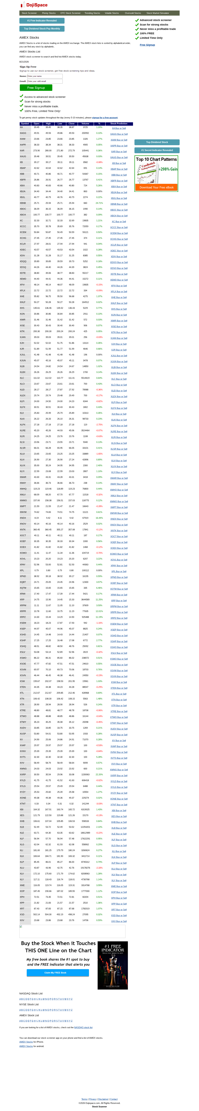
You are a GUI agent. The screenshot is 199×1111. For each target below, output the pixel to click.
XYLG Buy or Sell (119, 787)
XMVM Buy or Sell (119, 513)
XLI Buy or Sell (119, 851)
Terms (84, 1099)
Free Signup (147, 44)
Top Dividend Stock (157, 142)
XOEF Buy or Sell (118, 542)
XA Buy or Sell (119, 128)
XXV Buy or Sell (119, 921)
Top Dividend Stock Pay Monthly (42, 28)
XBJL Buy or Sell (119, 198)
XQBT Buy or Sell (118, 583)
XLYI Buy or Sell (119, 472)
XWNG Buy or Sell (119, 769)
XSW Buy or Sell (119, 682)
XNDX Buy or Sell (118, 519)
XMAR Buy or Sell (119, 478)
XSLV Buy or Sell (119, 653)
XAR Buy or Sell (119, 151)
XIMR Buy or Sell (119, 320)
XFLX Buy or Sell (119, 291)
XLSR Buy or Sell (119, 449)
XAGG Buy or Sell (119, 134)
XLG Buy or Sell (119, 845)
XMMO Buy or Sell (119, 501)
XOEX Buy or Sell (118, 548)
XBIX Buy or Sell (119, 186)
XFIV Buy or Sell (119, 285)
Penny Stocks (49, 13)
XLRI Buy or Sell (119, 437)
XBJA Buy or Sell (119, 192)
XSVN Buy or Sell (118, 676)
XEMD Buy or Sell (119, 280)
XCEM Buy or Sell (119, 233)
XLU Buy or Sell (118, 869)
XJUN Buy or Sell (119, 361)
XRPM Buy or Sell (119, 606)
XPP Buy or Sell (119, 904)
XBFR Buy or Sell (119, 180)
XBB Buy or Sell (119, 175)
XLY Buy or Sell (118, 880)
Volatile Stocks (112, 13)
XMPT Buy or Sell (118, 507)
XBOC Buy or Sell (118, 210)
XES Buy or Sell (119, 816)
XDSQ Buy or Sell (118, 268)
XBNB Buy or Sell (118, 204)
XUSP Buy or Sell (118, 734)
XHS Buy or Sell (119, 309)
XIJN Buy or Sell (119, 315)
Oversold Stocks (133, 13)
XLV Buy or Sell (118, 874)
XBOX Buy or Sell (118, 215)
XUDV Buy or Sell (118, 729)
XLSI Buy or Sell (119, 443)
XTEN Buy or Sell (119, 688)
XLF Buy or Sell (118, 839)
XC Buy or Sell (119, 221)
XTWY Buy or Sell (118, 723)
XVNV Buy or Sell (118, 752)
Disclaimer (103, 1099)
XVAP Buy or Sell (119, 746)
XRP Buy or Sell (119, 600)
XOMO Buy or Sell (119, 554)
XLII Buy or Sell (119, 414)
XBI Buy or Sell (119, 810)
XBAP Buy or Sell (119, 169)
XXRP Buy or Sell (118, 775)
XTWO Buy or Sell (119, 717)
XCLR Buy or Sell (119, 245)
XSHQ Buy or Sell (118, 647)
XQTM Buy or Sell (119, 589)
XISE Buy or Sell (119, 326)
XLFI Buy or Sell (119, 402)
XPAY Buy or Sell (119, 565)
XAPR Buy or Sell (118, 145)
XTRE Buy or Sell (119, 711)
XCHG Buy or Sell (119, 239)
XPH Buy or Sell (119, 898)
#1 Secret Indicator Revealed (157, 150)
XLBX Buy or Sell (119, 373)
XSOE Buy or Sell (118, 664)
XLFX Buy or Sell (119, 408)
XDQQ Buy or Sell (119, 262)
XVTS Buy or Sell (119, 758)
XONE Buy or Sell (118, 799)
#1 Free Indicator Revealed (42, 20)
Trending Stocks (92, 13)
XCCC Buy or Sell (118, 227)
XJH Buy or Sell (118, 344)
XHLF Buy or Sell (119, 303)
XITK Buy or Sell (119, 332)
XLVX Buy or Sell (119, 466)
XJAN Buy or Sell (119, 338)
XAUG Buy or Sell (118, 157)
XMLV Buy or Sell (119, 495)
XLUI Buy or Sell (119, 455)
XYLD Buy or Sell (119, 781)
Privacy (92, 1099)
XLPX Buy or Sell (119, 425)
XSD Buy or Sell (119, 915)
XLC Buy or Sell (118, 379)
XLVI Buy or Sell (119, 460)
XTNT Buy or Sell (119, 804)
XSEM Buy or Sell (118, 624)
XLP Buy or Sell (118, 863)
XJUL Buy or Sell (119, 355)
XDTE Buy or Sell (119, 274)
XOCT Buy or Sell (118, 536)
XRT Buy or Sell (119, 909)
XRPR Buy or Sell (118, 612)
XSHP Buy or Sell (118, 641)
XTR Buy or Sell (119, 705)
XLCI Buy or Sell (119, 385)
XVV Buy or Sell (119, 764)
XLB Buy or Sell (118, 828)
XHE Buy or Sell (119, 297)
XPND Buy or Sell (118, 577)
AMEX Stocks (26, 1042)
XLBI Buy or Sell (119, 367)
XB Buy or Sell (119, 163)
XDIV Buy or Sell (119, 256)
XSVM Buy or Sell (118, 670)
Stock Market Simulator (158, 13)
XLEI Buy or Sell (119, 390)
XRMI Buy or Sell (119, 594)
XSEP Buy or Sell (119, 629)
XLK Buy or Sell (118, 857)
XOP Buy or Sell (119, 892)
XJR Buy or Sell (118, 350)
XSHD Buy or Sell (118, 635)
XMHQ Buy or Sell (119, 490)
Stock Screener (29, 13)
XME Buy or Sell (119, 886)
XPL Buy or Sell (118, 571)
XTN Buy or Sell (119, 699)
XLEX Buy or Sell (119, 396)
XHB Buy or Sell (119, 822)
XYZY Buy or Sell (119, 793)
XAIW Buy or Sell (119, 140)
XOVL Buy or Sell (119, 559)
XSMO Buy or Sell (119, 659)
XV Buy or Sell (119, 740)
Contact (114, 1099)
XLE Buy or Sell (118, 834)
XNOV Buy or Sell (118, 525)
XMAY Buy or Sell (118, 484)
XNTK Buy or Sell (119, 530)
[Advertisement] (156, 93)
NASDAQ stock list (83, 1027)
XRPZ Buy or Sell (119, 618)
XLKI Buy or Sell (119, 420)
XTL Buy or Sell (119, 694)
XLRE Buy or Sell (119, 431)
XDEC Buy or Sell (118, 250)
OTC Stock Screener (70, 13)
